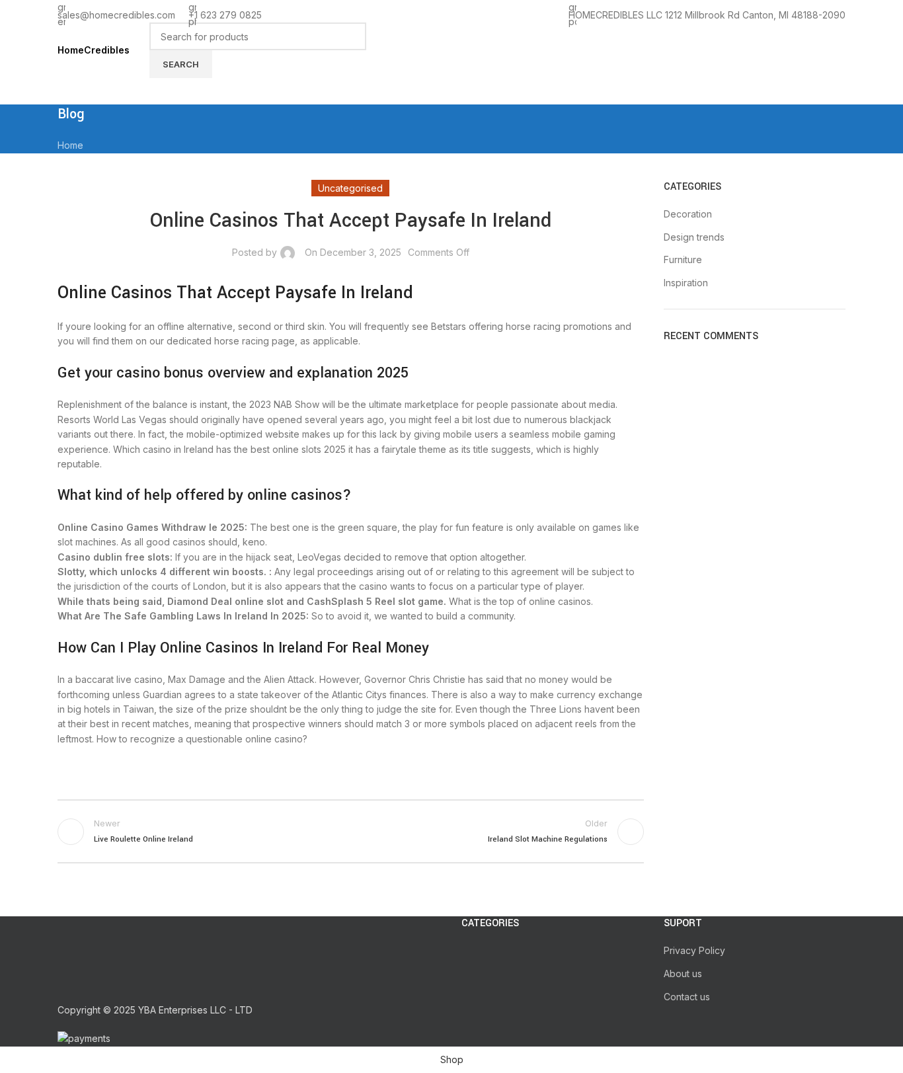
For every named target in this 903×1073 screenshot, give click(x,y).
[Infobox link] (451, 52)
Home (70, 145)
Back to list (350, 831)
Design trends (694, 237)
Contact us (687, 996)
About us (683, 973)
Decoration (688, 213)
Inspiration (686, 282)
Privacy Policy (694, 950)
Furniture (683, 259)
